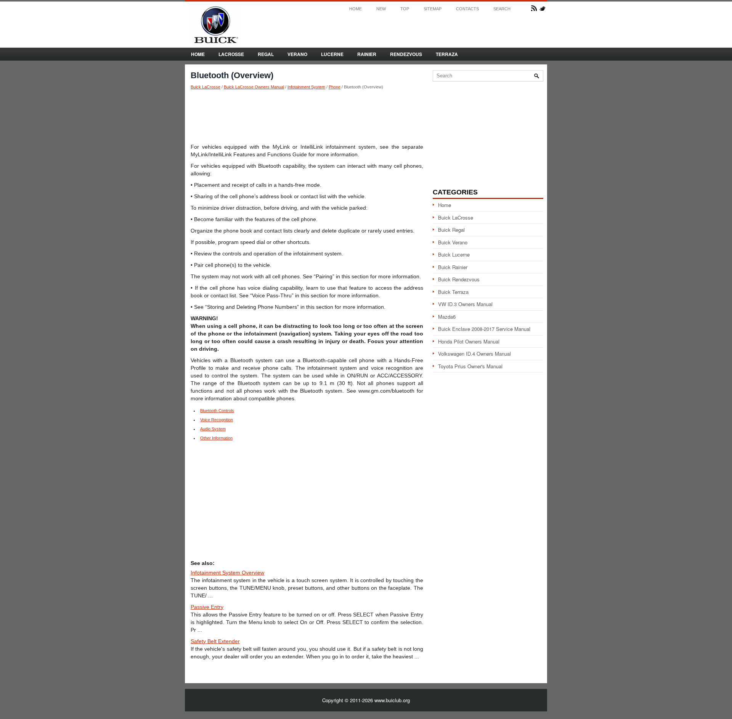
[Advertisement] (307, 116)
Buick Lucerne (454, 254)
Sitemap (432, 9)
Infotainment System (306, 87)
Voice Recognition (216, 419)
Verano (297, 54)
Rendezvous (406, 54)
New (381, 9)
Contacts (467, 9)
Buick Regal (451, 229)
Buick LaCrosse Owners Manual (254, 87)
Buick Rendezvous (459, 279)
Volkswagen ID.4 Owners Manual (474, 353)
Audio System (213, 429)
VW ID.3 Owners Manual (465, 304)
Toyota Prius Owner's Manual (470, 366)
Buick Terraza (453, 291)
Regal (266, 54)
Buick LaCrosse (205, 87)
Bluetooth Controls (217, 410)
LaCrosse (231, 54)
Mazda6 (447, 316)
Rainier (366, 54)
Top (404, 9)
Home (355, 9)
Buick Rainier (452, 267)
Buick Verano (452, 242)
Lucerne (332, 54)
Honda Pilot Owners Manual (468, 341)
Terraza (447, 54)
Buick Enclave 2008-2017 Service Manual (484, 328)
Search (501, 9)
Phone (334, 87)
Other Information (216, 438)
